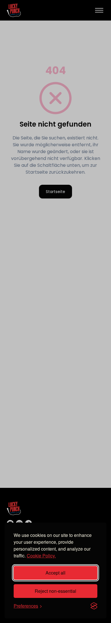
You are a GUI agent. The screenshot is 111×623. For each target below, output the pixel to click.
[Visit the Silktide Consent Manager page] (94, 605)
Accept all (55, 572)
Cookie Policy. (41, 555)
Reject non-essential (55, 591)
